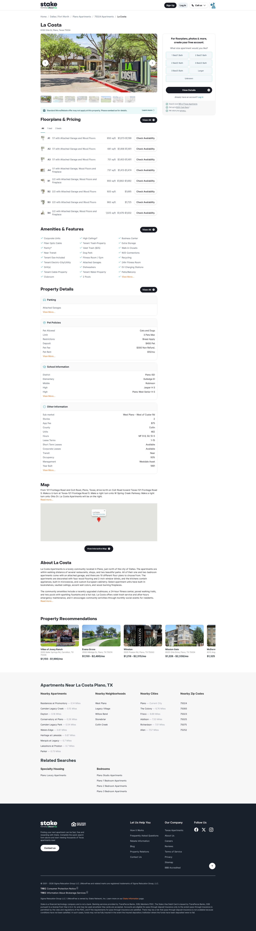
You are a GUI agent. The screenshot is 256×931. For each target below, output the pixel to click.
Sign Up (170, 5)
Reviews (169, 846)
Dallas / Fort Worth (59, 16)
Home (44, 16)
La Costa (51, 25)
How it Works (137, 830)
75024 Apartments (104, 16)
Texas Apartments (174, 830)
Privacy (168, 857)
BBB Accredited (173, 867)
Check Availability (145, 138)
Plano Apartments (82, 16)
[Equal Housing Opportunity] (78, 824)
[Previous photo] (45, 63)
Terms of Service (173, 851)
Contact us (50, 848)
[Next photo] (152, 63)
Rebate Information (139, 841)
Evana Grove (88, 649)
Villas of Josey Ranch (52, 649)
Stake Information (131, 898)
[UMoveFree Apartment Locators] (49, 824)
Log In (183, 5)
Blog (132, 846)
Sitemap (169, 862)
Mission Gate (172, 649)
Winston (128, 649)
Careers (169, 841)
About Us (169, 835)
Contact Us (136, 857)
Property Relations (139, 851)
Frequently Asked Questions (144, 835)
